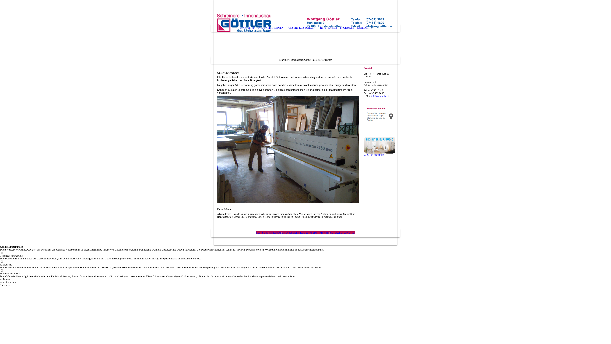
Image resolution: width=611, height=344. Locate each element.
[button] (162, 279)
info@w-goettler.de (380, 96)
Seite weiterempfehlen (342, 233)
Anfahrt (324, 233)
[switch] (1, 252)
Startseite (247, 27)
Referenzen (328, 27)
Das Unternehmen (271, 27)
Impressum (275, 233)
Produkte (347, 27)
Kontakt (363, 27)
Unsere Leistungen (301, 27)
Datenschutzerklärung (295, 233)
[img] (305, 32)
